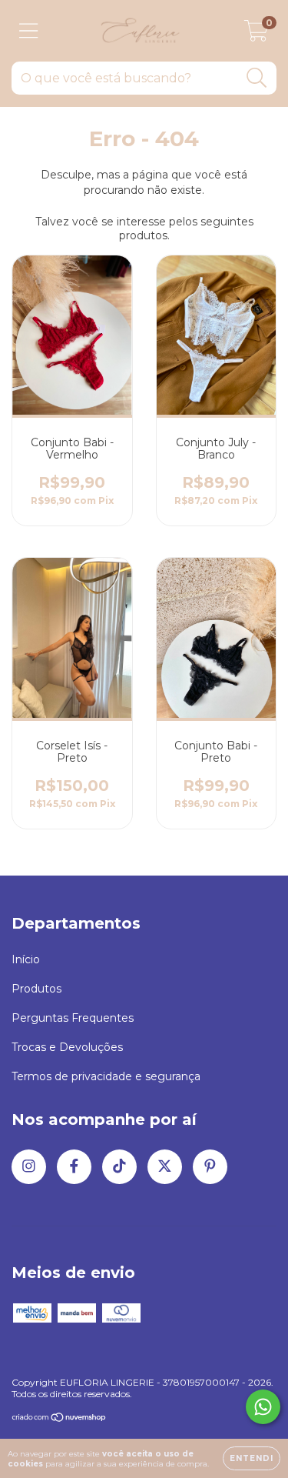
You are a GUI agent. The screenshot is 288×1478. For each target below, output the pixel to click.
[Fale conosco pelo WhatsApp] (263, 1407)
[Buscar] (257, 78)
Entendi (251, 1458)
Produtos (36, 989)
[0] (256, 35)
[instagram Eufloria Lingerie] (29, 1166)
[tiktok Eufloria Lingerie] (119, 1166)
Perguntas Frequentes (73, 1018)
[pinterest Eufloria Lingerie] (210, 1166)
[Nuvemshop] (60, 1419)
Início (26, 959)
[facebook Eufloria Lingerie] (74, 1166)
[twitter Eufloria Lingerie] (164, 1166)
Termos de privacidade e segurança (106, 1076)
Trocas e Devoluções (67, 1047)
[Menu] (29, 31)
